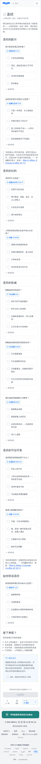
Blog (23, 731)
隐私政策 (4, 734)
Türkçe (21, 755)
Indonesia (12, 755)
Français (34, 748)
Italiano (15, 752)
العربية (23, 752)
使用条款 (15, 734)
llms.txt (20, 737)
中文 (35, 752)
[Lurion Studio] (23, 759)
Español (25, 748)
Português (8, 748)
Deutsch (6, 752)
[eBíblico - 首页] (6, 3)
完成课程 (20, 694)
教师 (15, 731)
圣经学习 (6, 731)
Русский (29, 755)
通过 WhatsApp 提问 (30, 734)
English (17, 748)
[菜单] (37, 3)
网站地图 (32, 731)
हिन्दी (29, 752)
